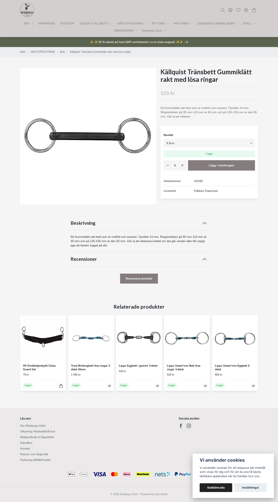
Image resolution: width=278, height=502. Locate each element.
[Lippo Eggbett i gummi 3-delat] (157, 386)
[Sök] (223, 10)
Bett (62, 51)
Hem (23, 51)
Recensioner (84, 259)
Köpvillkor (26, 442)
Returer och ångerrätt (34, 454)
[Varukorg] (254, 10)
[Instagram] (189, 426)
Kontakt (25, 448)
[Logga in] (230, 10)
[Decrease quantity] (168, 165)
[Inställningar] (246, 10)
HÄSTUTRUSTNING (43, 51)
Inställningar (250, 487)
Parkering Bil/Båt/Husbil (35, 459)
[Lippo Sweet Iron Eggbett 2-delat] (253, 386)
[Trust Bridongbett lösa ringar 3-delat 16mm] (109, 386)
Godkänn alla (216, 487)
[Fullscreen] (88, 136)
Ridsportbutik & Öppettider (37, 437)
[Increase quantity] (182, 165)
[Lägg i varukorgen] (61, 386)
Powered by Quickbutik (154, 494)
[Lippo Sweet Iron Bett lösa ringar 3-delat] (205, 386)
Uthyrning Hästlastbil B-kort (37, 431)
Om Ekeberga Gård (32, 425)
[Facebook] (181, 426)
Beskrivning (83, 223)
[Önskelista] (238, 10)
